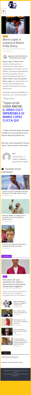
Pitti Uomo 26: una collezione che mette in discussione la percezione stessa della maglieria (14, 283)
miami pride (9, 51)
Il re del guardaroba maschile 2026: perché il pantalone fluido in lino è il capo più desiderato (20, 341)
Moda (5, 276)
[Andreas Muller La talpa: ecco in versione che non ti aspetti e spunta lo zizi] (15, 200)
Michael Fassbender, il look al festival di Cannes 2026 (20, 331)
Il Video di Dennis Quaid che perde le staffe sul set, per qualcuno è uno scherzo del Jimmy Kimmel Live (15, 132)
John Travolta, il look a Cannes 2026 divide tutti (20, 311)
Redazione (4, 362)
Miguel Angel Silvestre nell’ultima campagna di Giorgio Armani (19, 303)
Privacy (21, 362)
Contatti (10, 362)
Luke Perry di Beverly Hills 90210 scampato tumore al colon (14, 245)
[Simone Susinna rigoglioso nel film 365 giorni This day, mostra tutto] (15, 176)
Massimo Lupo (17, 288)
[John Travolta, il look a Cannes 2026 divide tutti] (7, 310)
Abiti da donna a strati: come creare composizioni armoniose (20, 321)
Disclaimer (15, 362)
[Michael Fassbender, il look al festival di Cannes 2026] (7, 329)
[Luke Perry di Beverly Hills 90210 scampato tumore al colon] (8, 226)
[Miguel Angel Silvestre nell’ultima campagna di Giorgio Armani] (7, 300)
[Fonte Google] (15, 57)
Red (15, 49)
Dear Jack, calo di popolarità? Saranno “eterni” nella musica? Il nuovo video (15, 145)
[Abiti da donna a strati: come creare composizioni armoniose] (7, 319)
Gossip (5, 36)
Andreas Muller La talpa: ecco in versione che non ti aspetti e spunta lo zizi (14, 217)
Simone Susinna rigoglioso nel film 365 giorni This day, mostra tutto (15, 192)
